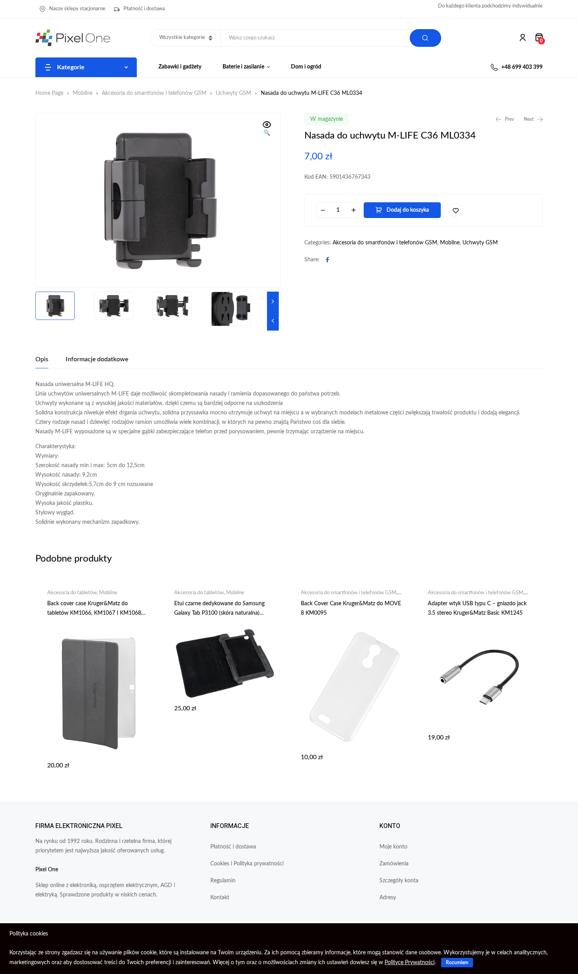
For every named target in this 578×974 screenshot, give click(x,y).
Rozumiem (457, 962)
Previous (273, 321)
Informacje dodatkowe (97, 359)
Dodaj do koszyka (408, 210)
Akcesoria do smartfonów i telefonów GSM (154, 93)
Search (425, 38)
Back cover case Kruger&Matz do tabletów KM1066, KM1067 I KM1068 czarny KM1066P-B (94, 613)
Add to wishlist (456, 210)
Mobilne (82, 93)
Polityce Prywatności (409, 962)
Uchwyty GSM (233, 93)
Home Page (49, 93)
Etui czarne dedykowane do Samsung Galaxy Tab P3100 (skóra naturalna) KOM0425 (219, 613)
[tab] (41, 359)
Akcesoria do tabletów (72, 592)
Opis (41, 359)
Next (273, 301)
